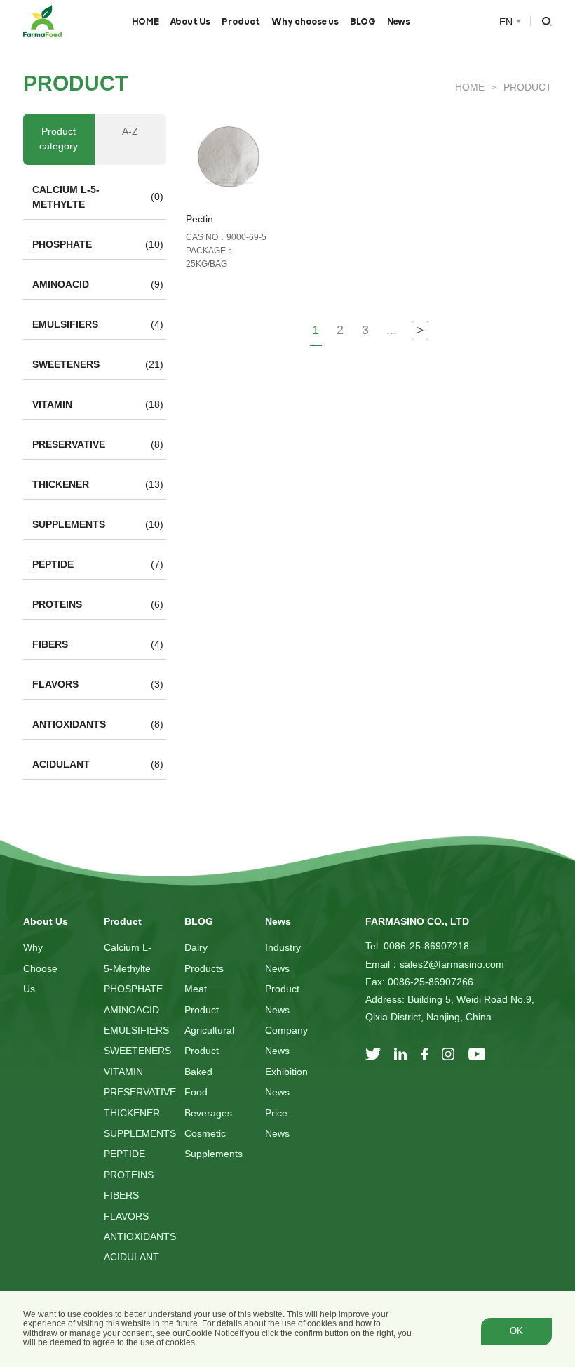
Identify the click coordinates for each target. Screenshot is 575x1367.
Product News (282, 999)
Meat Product (201, 999)
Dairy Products (204, 957)
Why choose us (305, 21)
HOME (145, 21)
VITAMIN (52, 404)
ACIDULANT (61, 764)
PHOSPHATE (62, 244)
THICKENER (60, 484)
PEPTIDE (53, 564)
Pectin (199, 219)
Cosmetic (205, 1133)
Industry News (283, 957)
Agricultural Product (209, 1040)
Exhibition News (286, 1082)
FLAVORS (55, 684)
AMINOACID (60, 284)
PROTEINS (57, 604)
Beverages (208, 1113)
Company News (286, 1040)
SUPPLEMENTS (68, 524)
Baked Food (198, 1082)
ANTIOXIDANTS (69, 724)
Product (241, 21)
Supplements (213, 1153)
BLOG (363, 21)
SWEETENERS (66, 364)
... (391, 330)
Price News (277, 1123)
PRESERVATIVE (68, 444)
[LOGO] (42, 21)
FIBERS (50, 644)
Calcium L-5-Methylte (127, 957)
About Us (190, 21)
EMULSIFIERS (65, 324)
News (398, 21)
